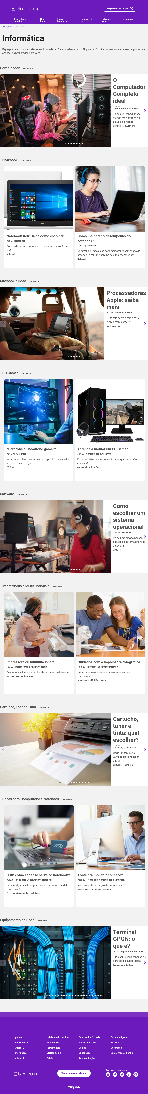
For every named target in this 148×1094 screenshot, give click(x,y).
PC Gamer (11, 467)
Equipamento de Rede (123, 965)
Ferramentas (53, 1047)
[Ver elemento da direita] (145, 111)
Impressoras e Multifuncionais (20, 676)
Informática (20, 1053)
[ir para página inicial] (25, 8)
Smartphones (21, 1042)
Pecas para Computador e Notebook (23, 893)
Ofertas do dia (54, 1053)
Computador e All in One (124, 126)
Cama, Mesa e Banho (122, 1053)
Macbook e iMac (114, 326)
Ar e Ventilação (87, 1058)
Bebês (50, 1058)
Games (82, 1047)
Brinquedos (84, 1053)
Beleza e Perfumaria (89, 1037)
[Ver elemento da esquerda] (3, 111)
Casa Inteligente (119, 1037)
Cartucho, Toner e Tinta (124, 765)
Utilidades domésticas (58, 1037)
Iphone (18, 1037)
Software (117, 550)
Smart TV (19, 1047)
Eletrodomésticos (88, 1042)
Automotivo (53, 1042)
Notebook (11, 254)
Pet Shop (115, 1042)
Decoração (116, 1047)
